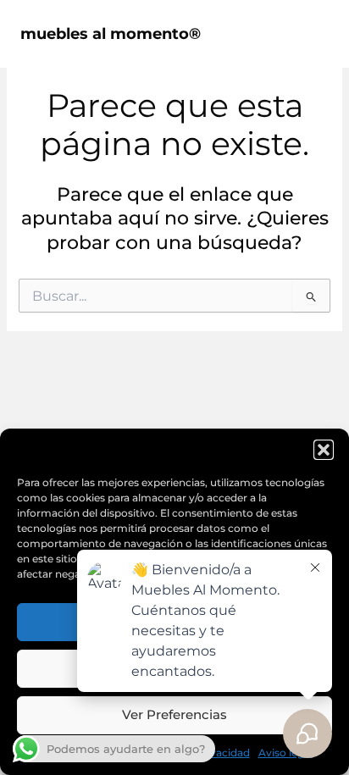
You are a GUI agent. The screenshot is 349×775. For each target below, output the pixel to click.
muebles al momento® (110, 33)
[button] (323, 449)
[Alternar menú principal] (310, 34)
